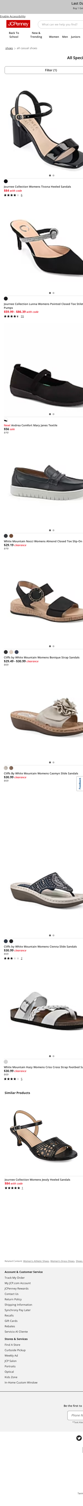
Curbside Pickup (15, 1350)
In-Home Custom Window (21, 1382)
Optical (9, 1371)
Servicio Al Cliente (16, 1331)
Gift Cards (11, 1321)
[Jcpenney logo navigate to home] (18, 24)
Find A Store (12, 1345)
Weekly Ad (11, 1355)
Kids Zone (11, 1377)
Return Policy (13, 1299)
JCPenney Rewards (17, 1288)
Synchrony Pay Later (18, 1310)
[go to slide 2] (53, 175)
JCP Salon (11, 1361)
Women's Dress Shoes (62, 1261)
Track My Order (15, 1277)
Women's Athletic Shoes (36, 1261)
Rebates (10, 1326)
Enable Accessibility (12, 16)
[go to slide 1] (50, 175)
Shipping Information (18, 1304)
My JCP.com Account (18, 1283)
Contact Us (12, 1294)
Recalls (9, 1315)
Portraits (10, 1366)
